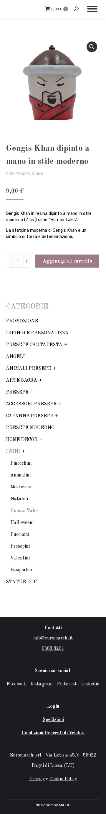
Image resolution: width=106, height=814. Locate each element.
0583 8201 (53, 648)
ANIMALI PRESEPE (28, 368)
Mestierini (20, 487)
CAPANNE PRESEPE (29, 416)
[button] (92, 46)
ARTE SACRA (21, 380)
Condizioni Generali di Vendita (53, 733)
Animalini (20, 475)
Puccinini (19, 534)
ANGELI (15, 356)
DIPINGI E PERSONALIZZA (37, 333)
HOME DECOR (22, 439)
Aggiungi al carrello (67, 261)
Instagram (41, 684)
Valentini (20, 558)
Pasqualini (21, 570)
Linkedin (90, 684)
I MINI (13, 451)
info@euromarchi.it (53, 638)
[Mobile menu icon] (92, 8)
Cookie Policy (63, 779)
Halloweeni (22, 522)
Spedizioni (53, 719)
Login (53, 706)
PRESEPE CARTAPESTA (34, 345)
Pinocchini (21, 463)
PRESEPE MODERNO (30, 428)
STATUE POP (21, 582)
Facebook (16, 684)
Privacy (37, 779)
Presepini (20, 546)
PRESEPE (17, 392)
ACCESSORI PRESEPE (31, 404)
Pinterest (67, 684)
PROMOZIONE (22, 321)
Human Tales (24, 510)
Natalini (19, 499)
